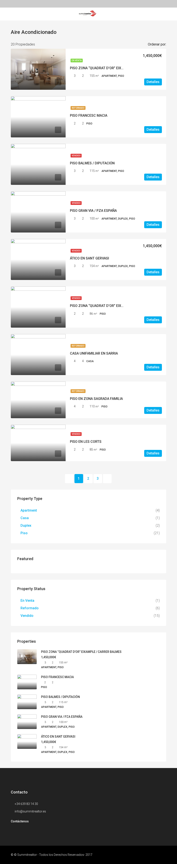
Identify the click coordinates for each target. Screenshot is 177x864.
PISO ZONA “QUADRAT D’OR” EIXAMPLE (101, 306)
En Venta (77, 60)
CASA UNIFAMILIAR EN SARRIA (94, 353)
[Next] (107, 478)
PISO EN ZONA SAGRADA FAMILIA (96, 399)
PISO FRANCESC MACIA (88, 115)
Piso (24, 533)
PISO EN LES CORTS (85, 442)
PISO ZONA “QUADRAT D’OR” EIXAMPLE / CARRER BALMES (116, 68)
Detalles (153, 82)
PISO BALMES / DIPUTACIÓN (92, 163)
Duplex (26, 525)
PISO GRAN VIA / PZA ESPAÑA (93, 211)
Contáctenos (20, 821)
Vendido (76, 155)
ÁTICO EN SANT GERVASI (89, 258)
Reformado (78, 108)
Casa (25, 518)
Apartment (29, 510)
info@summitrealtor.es (30, 811)
